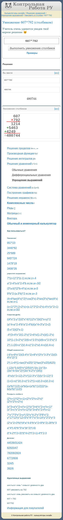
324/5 (10, 463)
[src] (56, 73)
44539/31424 (14, 442)
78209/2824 (14, 453)
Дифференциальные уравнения (31, 175)
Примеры (32, 53)
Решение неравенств (20, 197)
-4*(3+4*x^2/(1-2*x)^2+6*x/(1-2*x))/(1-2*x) (30, 334)
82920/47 (12, 448)
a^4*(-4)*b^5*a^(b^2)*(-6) (21, 428)
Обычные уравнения (24, 169)
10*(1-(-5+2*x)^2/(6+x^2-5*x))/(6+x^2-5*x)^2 (32, 340)
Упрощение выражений (12, 15)
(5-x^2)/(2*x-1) (15, 329)
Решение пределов (18, 148)
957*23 (11, 242)
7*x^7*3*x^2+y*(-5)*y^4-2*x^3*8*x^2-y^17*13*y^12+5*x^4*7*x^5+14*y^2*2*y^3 (31, 416)
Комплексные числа (20, 203)
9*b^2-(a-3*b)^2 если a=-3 (22, 293)
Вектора (12, 218)
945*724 (12, 258)
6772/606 (12, 458)
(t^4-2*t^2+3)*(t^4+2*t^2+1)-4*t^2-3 (27, 433)
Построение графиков (20, 192)
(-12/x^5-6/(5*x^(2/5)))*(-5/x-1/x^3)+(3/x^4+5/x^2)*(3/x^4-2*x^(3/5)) (27, 369)
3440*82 (12, 248)
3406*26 (12, 268)
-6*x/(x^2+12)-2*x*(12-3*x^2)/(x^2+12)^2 (30, 376)
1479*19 (12, 263)
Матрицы (12, 213)
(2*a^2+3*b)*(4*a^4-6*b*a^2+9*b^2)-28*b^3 (32, 422)
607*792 (48, 15)
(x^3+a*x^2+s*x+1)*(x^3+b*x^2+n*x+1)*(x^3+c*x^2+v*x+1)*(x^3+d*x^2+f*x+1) (29, 408)
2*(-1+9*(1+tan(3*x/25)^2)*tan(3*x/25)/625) (31, 362)
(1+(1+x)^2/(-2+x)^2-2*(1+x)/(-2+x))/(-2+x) (30, 381)
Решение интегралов (19, 158)
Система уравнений (19, 187)
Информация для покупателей (25, 508)
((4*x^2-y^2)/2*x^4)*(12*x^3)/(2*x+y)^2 (29, 319)
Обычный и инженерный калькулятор (31, 223)
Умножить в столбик (34, 15)
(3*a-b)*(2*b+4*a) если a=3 (22, 288)
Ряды (10, 208)
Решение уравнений (35, 13)
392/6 (10, 468)
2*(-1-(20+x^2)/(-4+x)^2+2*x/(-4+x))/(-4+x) (30, 345)
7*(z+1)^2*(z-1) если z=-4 (21, 278)
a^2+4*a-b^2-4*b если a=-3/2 (24, 283)
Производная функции (20, 153)
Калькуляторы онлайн (15, 13)
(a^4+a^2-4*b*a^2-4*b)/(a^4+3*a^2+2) (29, 324)
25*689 (11, 253)
